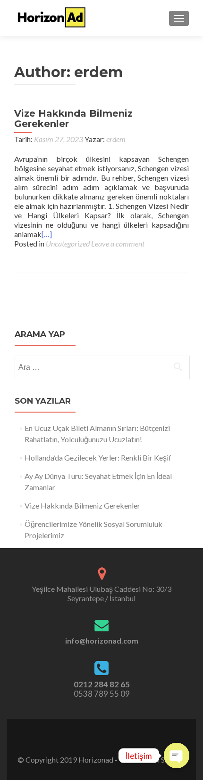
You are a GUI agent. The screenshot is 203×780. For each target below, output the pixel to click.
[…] (47, 234)
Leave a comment (117, 243)
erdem (116, 139)
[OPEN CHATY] (176, 755)
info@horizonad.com (101, 640)
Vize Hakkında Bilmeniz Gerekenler (73, 118)
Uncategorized (68, 243)
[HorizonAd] (52, 18)
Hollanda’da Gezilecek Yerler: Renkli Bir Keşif (98, 457)
